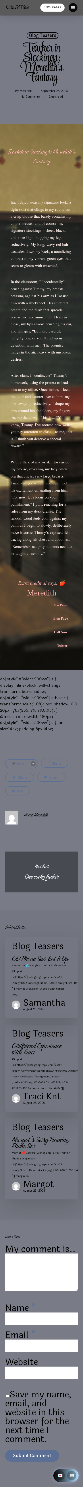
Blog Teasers (42, 35)
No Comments (30, 97)
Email (20, 1335)
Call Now (60, 631)
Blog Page (60, 618)
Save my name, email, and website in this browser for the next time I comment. (38, 1417)
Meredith (26, 91)
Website (21, 1362)
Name (20, 1308)
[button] (73, 7)
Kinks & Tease (17, 7)
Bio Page (60, 604)
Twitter (62, 645)
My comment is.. (40, 1249)
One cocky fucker (41, 872)
